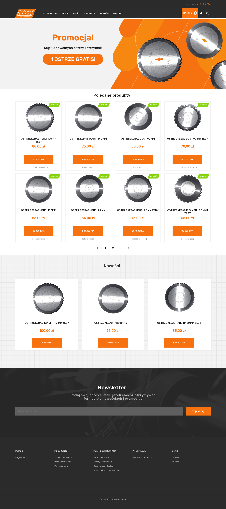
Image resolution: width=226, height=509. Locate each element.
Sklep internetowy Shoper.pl (113, 499)
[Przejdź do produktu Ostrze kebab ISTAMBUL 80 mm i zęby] (187, 189)
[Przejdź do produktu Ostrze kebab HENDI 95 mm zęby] (137, 189)
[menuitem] (50, 13)
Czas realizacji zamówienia (106, 470)
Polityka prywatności (142, 457)
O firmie (175, 462)
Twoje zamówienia (63, 457)
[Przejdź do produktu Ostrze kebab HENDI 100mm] (38, 189)
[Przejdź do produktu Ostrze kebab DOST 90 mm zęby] (187, 117)
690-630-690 (204, 4)
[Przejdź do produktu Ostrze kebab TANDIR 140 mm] (88, 117)
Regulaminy (21, 457)
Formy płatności (101, 457)
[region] (113, 54)
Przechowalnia (61, 466)
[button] (38, 167)
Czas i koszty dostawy (104, 466)
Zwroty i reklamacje (102, 462)
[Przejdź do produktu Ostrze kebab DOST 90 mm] (137, 117)
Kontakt (175, 457)
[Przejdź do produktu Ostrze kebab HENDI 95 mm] (88, 189)
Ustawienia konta (62, 462)
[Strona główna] (25, 13)
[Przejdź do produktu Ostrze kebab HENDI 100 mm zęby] (38, 117)
